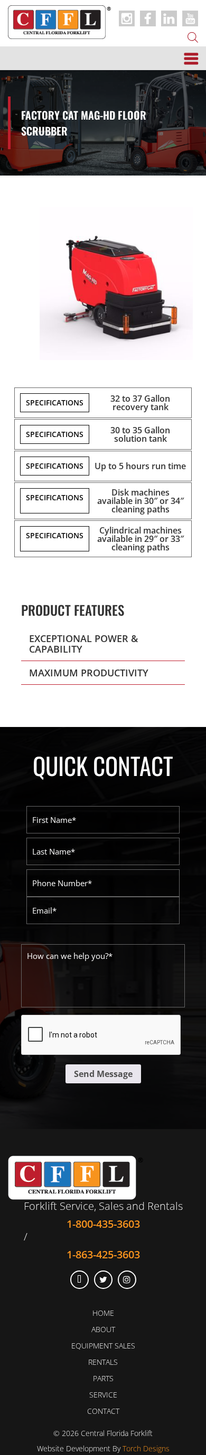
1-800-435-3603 (103, 1223)
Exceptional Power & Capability (83, 643)
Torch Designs (146, 1448)
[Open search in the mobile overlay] (193, 36)
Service (103, 1395)
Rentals (103, 1362)
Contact (103, 1411)
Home (103, 1313)
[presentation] (101, 1035)
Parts (103, 1378)
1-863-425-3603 (103, 1254)
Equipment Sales (103, 1346)
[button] (103, 644)
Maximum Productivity (88, 672)
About (103, 1329)
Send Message (103, 1074)
